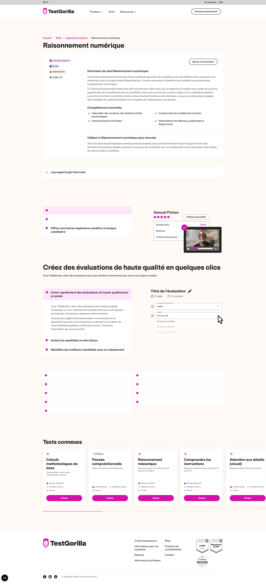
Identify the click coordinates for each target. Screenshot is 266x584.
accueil (47, 37)
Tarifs (111, 11)
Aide (221, 2)
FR (47, 2)
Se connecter (211, 2)
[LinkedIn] (55, 576)
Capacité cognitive (76, 37)
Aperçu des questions (203, 61)
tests (58, 37)
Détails (64, 498)
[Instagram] (50, 576)
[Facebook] (44, 576)
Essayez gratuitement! (206, 11)
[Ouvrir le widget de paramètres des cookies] (4, 578)
